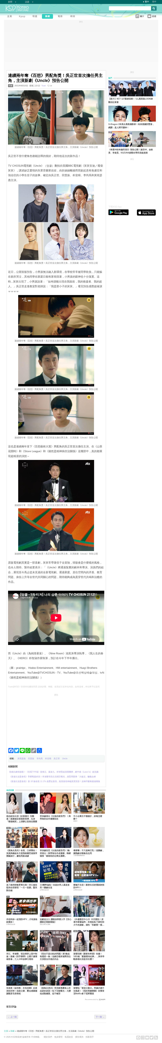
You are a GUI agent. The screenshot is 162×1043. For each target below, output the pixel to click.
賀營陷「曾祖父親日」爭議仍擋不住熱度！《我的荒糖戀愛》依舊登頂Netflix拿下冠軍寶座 (88, 991)
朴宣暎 (48, 758)
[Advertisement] (56, 719)
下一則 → (100, 1017)
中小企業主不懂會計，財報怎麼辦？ (87, 817)
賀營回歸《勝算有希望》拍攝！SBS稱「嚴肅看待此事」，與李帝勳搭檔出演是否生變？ (88, 956)
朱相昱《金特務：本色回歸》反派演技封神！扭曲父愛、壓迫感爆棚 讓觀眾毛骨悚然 (22, 991)
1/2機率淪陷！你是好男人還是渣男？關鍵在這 (54, 886)
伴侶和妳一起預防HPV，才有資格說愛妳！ (21, 920)
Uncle (64, 758)
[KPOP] (23, 17)
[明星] (35, 17)
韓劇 (10, 86)
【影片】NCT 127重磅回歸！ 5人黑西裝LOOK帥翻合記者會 (130, 100)
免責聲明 (58, 1037)
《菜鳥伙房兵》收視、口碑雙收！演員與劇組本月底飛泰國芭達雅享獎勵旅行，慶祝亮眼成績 (21, 853)
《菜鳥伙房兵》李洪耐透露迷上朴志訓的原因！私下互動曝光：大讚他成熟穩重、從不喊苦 (55, 991)
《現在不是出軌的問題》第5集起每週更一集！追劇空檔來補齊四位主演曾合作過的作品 (55, 956)
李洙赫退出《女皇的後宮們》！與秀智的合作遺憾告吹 (55, 817)
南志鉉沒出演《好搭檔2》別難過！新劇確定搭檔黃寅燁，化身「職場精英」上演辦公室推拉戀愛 (21, 819)
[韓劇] (48, 17)
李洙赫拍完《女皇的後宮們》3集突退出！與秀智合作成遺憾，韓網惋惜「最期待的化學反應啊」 (55, 853)
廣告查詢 (79, 1037)
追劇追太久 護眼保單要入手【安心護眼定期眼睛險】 (55, 920)
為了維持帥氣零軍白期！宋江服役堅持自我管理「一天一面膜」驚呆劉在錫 (21, 888)
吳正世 (57, 758)
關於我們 (48, 1037)
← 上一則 (12, 1017)
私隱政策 (69, 1037)
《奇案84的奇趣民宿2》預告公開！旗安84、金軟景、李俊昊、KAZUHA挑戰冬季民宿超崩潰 (130, 151)
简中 (154, 1)
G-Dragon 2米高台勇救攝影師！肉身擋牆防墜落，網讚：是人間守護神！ (131, 126)
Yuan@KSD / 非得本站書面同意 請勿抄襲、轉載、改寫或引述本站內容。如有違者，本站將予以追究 (54, 686)
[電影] (61, 17)
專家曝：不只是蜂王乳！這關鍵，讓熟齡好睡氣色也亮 (88, 851)
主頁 (6, 1031)
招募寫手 (90, 1037)
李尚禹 (40, 758)
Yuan (43, 86)
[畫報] (73, 17)
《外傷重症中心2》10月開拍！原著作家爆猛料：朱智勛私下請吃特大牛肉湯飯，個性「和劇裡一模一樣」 (88, 922)
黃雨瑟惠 (21, 758)
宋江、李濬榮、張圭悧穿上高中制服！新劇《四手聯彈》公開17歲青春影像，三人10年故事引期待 (21, 956)
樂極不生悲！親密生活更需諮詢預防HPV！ (88, 886)
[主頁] (10, 17)
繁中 (147, 1)
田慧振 (31, 758)
